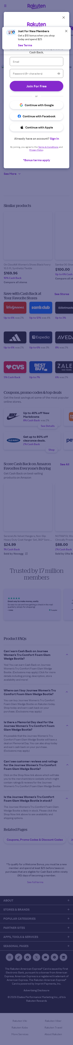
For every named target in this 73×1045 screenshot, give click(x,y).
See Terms (25, 45)
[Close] (66, 31)
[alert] (36, 40)
